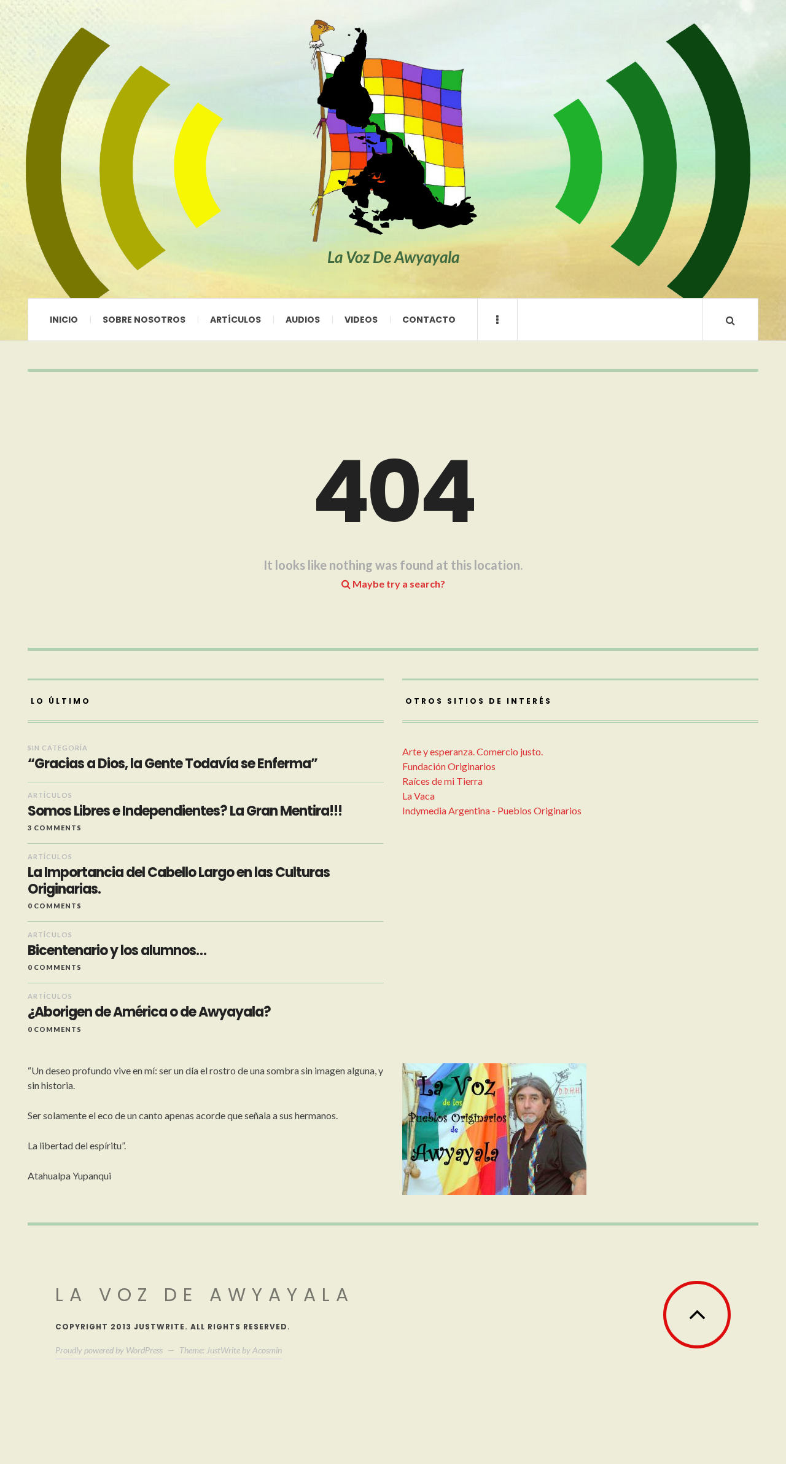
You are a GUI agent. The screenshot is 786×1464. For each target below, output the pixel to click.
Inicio (64, 319)
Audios (303, 319)
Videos (361, 319)
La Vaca (418, 795)
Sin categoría (58, 748)
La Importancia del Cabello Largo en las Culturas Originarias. (179, 881)
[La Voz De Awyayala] (393, 131)
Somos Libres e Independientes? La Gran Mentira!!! (185, 811)
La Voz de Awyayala (204, 1294)
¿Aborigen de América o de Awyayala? (149, 1012)
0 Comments (55, 906)
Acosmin (267, 1350)
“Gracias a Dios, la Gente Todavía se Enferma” (172, 764)
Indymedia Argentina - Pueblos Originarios (492, 810)
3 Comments (55, 828)
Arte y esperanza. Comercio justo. (472, 751)
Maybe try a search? (398, 583)
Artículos (235, 319)
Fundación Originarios (449, 766)
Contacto (429, 319)
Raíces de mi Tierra (442, 781)
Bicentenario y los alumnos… (117, 951)
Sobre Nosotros (144, 319)
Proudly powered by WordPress (109, 1350)
